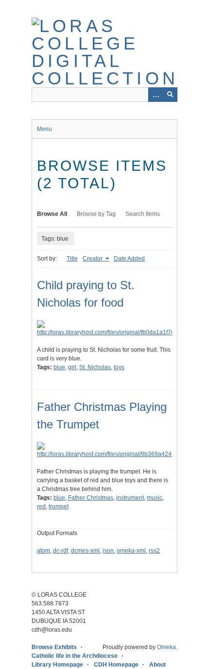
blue (59, 367)
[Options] (155, 94)
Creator (93, 258)
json (108, 550)
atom (43, 550)
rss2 (154, 550)
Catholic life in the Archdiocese (75, 656)
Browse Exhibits (54, 647)
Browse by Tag (96, 214)
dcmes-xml (85, 550)
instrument (130, 497)
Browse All (52, 214)
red (41, 506)
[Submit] (170, 94)
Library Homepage (57, 664)
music (154, 497)
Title (72, 258)
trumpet (59, 506)
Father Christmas (90, 497)
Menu (44, 129)
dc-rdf (60, 550)
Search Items (142, 214)
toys (119, 367)
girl (72, 367)
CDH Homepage (116, 664)
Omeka (166, 647)
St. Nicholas (95, 367)
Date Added (129, 258)
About (157, 664)
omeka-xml (131, 550)
